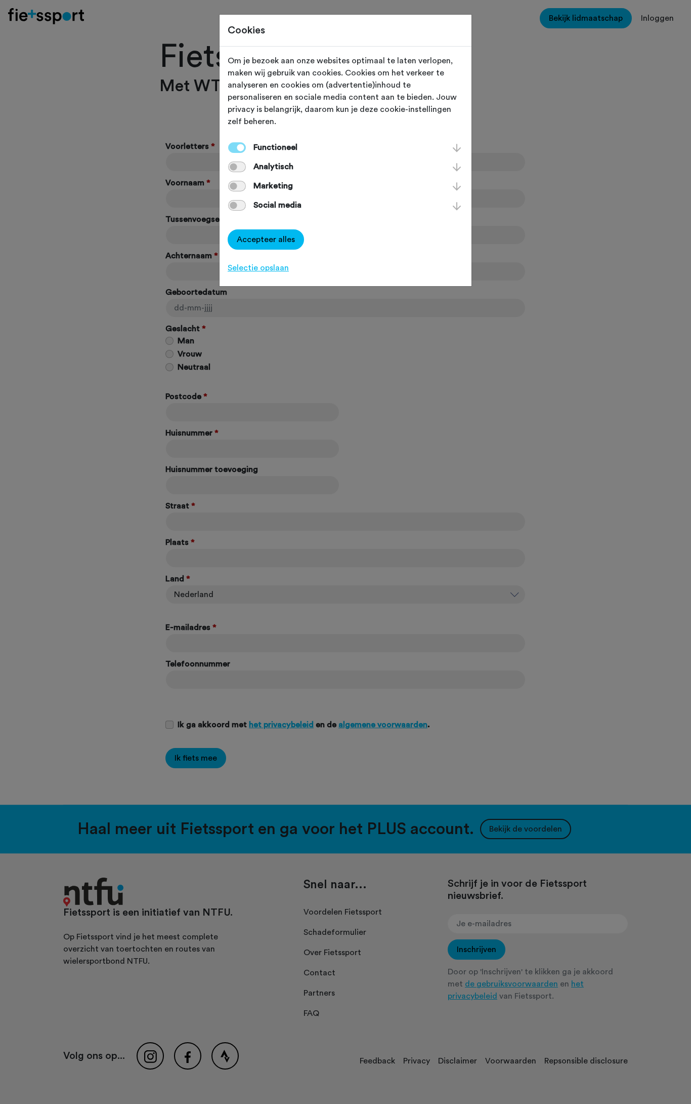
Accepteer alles (266, 239)
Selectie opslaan (258, 268)
